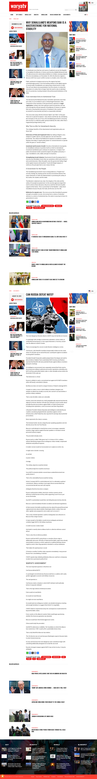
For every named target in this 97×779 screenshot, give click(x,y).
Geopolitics (13, 79)
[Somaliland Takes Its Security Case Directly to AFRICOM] (19, 278)
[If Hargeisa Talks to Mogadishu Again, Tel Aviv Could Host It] (19, 236)
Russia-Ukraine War (80, 38)
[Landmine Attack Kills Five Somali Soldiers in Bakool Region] (77, 755)
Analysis (34, 262)
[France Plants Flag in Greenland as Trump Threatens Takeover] (52, 749)
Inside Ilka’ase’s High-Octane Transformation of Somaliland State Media (49, 251)
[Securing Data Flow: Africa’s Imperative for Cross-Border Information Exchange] (4, 756)
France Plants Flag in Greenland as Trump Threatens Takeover (61, 749)
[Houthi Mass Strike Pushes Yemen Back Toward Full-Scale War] (72, 57)
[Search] (76, 10)
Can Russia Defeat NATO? (16, 46)
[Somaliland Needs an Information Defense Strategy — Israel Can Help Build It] (19, 221)
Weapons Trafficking (39, 208)
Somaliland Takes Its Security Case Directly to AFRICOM (48, 279)
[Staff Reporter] (12, 27)
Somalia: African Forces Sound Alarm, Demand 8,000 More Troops (87, 762)
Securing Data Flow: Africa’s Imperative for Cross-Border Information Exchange (15, 757)
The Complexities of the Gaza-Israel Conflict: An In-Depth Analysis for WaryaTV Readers (63, 766)
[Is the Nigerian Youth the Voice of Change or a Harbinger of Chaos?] (4, 749)
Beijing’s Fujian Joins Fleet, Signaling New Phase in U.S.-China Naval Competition (39, 766)
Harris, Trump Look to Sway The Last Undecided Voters (88, 749)
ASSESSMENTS (13, 44)
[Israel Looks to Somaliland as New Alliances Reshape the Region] (19, 264)
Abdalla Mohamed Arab (47, 206)
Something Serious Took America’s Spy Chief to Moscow (16, 83)
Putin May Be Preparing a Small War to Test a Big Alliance (81, 41)
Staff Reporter (18, 28)
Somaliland (16, 18)
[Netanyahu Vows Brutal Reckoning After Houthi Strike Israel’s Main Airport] (4, 764)
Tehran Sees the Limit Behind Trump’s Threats (81, 66)
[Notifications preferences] (2, 776)
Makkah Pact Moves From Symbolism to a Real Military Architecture (83, 8)
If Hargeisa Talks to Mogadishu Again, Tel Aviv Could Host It (49, 237)
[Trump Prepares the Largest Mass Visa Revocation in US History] (16, 92)
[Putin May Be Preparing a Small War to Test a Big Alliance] (72, 40)
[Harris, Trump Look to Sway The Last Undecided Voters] (77, 749)
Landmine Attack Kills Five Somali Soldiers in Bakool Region (88, 755)
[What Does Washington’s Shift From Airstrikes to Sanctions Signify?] (16, 54)
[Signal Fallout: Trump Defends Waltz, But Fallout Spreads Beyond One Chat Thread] (52, 756)
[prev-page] (70, 80)
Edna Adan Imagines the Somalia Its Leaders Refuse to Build (81, 74)
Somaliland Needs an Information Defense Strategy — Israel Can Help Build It (49, 222)
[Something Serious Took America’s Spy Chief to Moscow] (16, 73)
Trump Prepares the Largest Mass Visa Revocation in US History (16, 102)
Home (10, 18)
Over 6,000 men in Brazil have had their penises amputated (38, 758)
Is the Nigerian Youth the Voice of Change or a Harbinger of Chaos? (14, 749)
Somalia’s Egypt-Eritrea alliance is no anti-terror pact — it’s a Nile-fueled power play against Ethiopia (39, 750)
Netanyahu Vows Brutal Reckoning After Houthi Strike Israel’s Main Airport (15, 765)
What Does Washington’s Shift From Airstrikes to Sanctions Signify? (16, 64)
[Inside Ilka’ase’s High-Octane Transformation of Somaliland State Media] (19, 250)
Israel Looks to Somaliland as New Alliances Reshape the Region (48, 265)
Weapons (29, 208)
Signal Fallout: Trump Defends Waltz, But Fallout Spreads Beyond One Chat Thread (63, 757)
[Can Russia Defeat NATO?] (16, 38)
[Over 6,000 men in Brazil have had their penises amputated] (28, 757)
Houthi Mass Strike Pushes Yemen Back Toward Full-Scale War (81, 58)
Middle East (82, 5)
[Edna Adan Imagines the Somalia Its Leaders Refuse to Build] (72, 73)
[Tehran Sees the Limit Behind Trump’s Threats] (72, 65)
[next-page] (72, 80)
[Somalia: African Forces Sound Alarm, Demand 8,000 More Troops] (77, 762)
